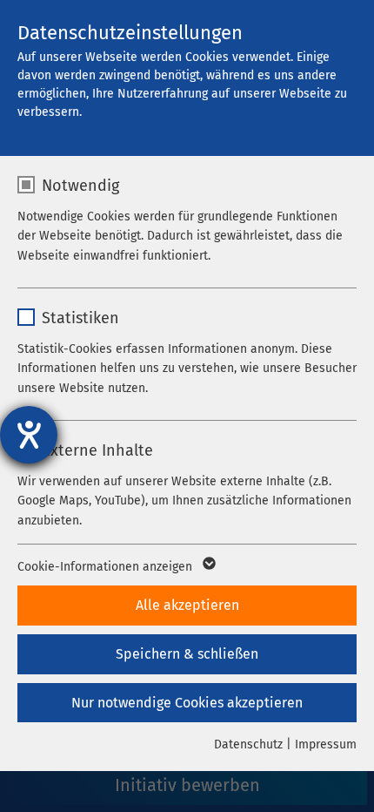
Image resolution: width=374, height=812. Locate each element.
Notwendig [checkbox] (80, 185)
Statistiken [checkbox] (80, 318)
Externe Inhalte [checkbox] (97, 450)
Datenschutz (248, 744)
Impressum (326, 744)
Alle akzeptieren (187, 605)
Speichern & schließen (187, 654)
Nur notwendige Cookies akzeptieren (187, 702)
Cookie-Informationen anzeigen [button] (106, 566)
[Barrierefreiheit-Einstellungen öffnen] (28, 435)
